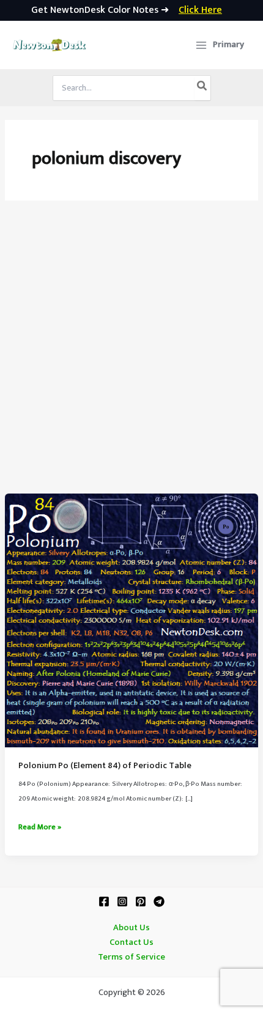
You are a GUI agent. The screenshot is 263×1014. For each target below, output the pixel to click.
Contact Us (131, 942)
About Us (131, 927)
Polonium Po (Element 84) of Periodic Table (104, 765)
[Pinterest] (140, 901)
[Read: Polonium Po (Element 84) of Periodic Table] (131, 620)
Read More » (39, 827)
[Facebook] (103, 901)
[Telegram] (159, 901)
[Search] (202, 88)
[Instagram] (122, 901)
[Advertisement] (131, 355)
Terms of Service (131, 957)
